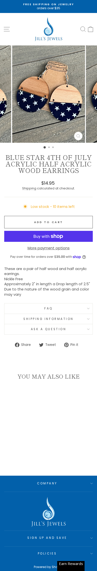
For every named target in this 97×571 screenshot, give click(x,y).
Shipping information (48, 319)
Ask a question (48, 329)
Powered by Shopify (48, 567)
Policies (47, 554)
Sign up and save (47, 538)
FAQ (48, 308)
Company (47, 483)
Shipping (29, 188)
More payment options (49, 248)
